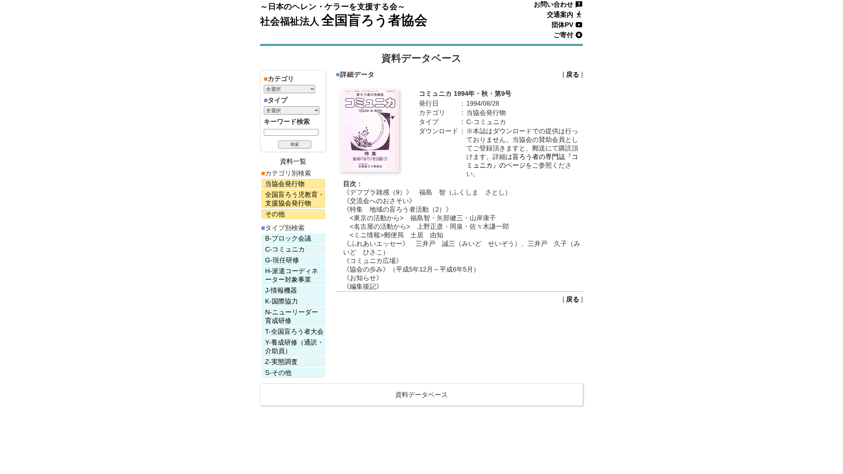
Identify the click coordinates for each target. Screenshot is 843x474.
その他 (275, 214)
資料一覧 (293, 161)
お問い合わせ (553, 4)
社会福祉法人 (289, 21)
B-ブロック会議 (288, 238)
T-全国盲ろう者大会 (294, 331)
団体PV (562, 24)
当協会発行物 (285, 183)
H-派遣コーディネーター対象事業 (291, 275)
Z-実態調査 (281, 361)
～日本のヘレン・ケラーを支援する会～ (332, 6)
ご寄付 (563, 35)
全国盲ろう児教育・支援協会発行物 (294, 199)
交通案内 (560, 14)
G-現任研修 (282, 260)
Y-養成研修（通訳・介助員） (294, 347)
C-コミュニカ (285, 249)
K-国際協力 (281, 301)
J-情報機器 (281, 290)
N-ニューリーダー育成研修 (291, 316)
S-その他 (278, 372)
